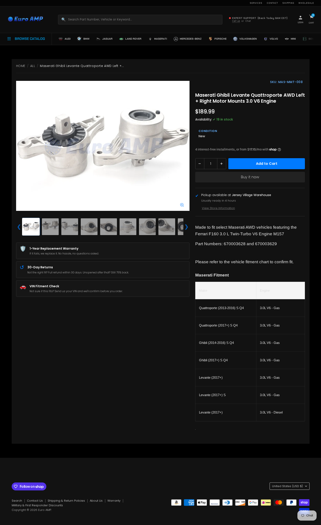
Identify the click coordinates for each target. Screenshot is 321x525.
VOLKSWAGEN (248, 39)
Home (20, 66)
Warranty (113, 501)
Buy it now (250, 177)
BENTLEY (314, 39)
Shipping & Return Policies (66, 501)
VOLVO (274, 39)
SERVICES (256, 3)
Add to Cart (266, 163)
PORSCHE (220, 39)
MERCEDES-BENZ (191, 39)
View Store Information (218, 208)
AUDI (68, 39)
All (32, 66)
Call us (236, 20)
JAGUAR (107, 39)
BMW (86, 39)
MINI (293, 39)
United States (287, 486)
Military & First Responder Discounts (37, 505)
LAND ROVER (133, 39)
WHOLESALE (306, 3)
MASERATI (160, 39)
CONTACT (272, 3)
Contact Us (35, 501)
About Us (96, 501)
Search (17, 501)
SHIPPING (288, 3)
